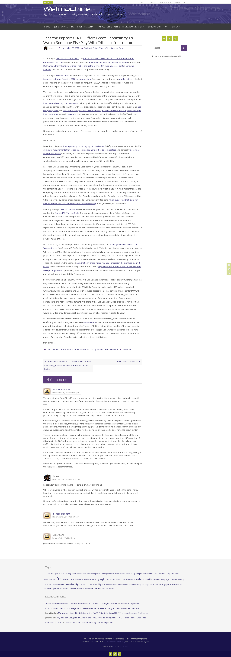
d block (176, 574)
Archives (177, 2)
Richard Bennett (61, 389)
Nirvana (115, 646)
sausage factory (149, 584)
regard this (73, 114)
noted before (89, 322)
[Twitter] (48, 2)
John (47, 608)
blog (69, 573)
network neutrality (90, 584)
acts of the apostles (53, 573)
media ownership (177, 579)
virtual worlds (71, 588)
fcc (92, 349)
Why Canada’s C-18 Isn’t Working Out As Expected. (89, 622)
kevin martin (145, 579)
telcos (176, 584)
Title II (181, 585)
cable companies (94, 574)
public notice (125, 79)
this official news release (67, 58)
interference (134, 579)
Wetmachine (66, 8)
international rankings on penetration (61, 103)
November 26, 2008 (70, 48)
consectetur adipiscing (115, 641)
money (58, 585)
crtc (88, 349)
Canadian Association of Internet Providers (107, 62)
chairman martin (124, 574)
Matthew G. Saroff (53, 622)
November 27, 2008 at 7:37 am (65, 517)
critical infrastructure (76, 349)
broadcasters (83, 574)
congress (162, 574)
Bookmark (128, 349)
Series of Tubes (91, 48)
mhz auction (50, 584)
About (141, 2)
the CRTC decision (68, 209)
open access (112, 585)
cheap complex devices (140, 573)
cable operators (107, 573)
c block (116, 573)
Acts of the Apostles (130, 603)
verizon (63, 588)
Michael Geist (62, 75)
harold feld (110, 579)
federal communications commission (79, 579)
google (101, 579)
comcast (154, 573)
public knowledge (135, 585)
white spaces (94, 588)
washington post (82, 588)
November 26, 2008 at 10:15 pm (66, 479)
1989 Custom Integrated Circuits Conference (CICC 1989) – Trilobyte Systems (81, 603)
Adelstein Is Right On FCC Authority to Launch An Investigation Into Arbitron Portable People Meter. (67, 365)
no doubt (105, 585)
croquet (169, 573)
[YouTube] (45, 2)
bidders (64, 574)
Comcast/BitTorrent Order (67, 213)
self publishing (160, 585)
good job (99, 349)
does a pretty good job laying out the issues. (84, 146)
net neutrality (69, 584)
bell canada (61, 349)
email (54, 579)
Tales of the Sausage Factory (112, 48)
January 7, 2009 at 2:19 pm (63, 538)
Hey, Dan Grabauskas (127, 361)
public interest (123, 585)
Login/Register (165, 2)
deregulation (48, 579)
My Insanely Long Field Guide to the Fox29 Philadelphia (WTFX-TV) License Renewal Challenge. (103, 613)
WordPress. (124, 646)
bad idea (51, 349)
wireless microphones (107, 588)
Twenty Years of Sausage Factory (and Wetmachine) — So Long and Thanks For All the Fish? (96, 608)
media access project (161, 579)
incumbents (124, 579)
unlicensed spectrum (52, 588)
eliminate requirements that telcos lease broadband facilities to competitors (79, 149)
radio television (111, 349)
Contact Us (151, 2)
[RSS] (51, 2)
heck (117, 579)
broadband (75, 574)
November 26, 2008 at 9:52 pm (65, 392)
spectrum (169, 584)
